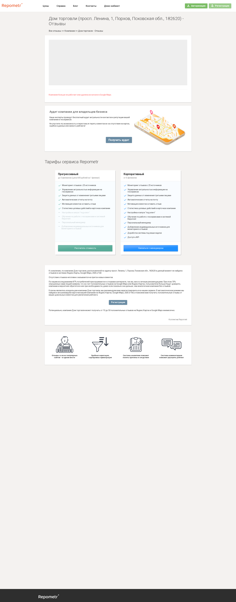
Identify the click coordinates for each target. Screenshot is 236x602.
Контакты (91, 6)
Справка (61, 6)
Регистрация (222, 6)
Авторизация (198, 6)
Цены (46, 6)
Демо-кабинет (112, 6)
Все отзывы (55, 31)
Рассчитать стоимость (85, 248)
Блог (75, 6)
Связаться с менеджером (150, 248)
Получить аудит (118, 140)
